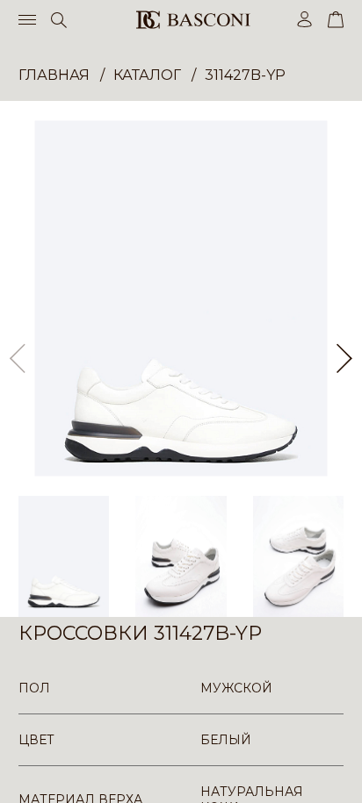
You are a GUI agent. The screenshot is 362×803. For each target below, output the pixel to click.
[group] (181, 298)
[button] (344, 359)
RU (340, 774)
